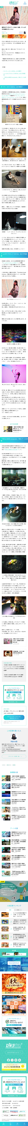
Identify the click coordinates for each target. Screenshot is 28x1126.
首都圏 (3, 33)
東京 (6, 33)
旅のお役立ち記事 (6, 1103)
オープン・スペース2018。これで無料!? (12, 71)
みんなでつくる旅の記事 (18, 1101)
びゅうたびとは (16, 1105)
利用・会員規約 (13, 1107)
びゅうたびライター (6, 1105)
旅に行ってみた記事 (6, 1101)
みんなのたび (15, 1103)
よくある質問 (5, 1107)
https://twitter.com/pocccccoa (13, 749)
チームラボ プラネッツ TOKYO (10, 262)
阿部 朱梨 (21, 33)
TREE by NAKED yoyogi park (11, 449)
